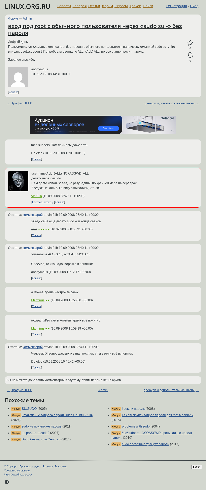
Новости (64, 6)
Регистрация (176, 6)
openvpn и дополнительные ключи (169, 103)
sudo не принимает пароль (42, 426)
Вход (194, 6)
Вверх (196, 466)
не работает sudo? (35, 433)
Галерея (80, 6)
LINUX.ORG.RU (27, 6)
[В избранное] (190, 43)
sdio (34, 229)
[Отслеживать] (190, 55)
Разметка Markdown (55, 466)
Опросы (121, 6)
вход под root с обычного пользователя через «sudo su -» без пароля (95, 29)
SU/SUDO (29, 408)
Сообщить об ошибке (17, 470)
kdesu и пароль (133, 408)
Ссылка (13, 92)
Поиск (148, 6)
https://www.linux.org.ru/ (18, 474)
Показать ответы (42, 202)
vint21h (36, 196)
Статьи (94, 6)
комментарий (33, 214)
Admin (27, 18)
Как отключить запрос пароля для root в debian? (157, 415)
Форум (107, 6)
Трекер (135, 6)
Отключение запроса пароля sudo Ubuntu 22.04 (57, 415)
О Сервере (10, 466)
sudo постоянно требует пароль (145, 444)
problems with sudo (136, 426)
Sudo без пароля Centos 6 (41, 439)
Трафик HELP (21, 103)
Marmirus (37, 300)
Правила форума (30, 466)
